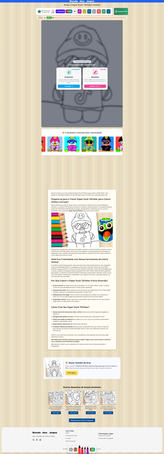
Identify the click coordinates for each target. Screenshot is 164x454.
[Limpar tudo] (99, 11)
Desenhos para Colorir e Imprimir (82, 420)
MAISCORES (92, 449)
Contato (68, 438)
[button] (68, 79)
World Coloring (70, 441)
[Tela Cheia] (89, 11)
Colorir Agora (55, 413)
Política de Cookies (104, 436)
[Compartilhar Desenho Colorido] (104, 11)
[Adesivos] (75, 449)
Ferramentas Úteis (71, 436)
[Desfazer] (94, 11)
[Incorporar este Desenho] (109, 11)
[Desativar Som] (75, 11)
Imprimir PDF (122, 11)
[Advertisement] (82, 171)
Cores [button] (69, 11)
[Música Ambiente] (80, 11)
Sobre (67, 433)
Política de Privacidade (105, 438)
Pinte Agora (72, 373)
